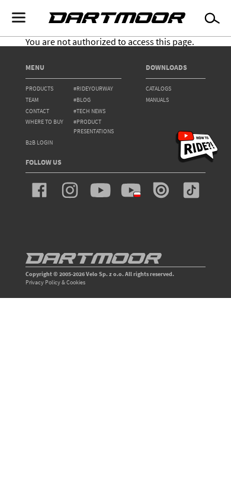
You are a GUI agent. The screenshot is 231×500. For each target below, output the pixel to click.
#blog (82, 100)
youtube (100, 190)
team (31, 100)
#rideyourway (93, 88)
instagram (70, 190)
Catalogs (158, 88)
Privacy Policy (42, 282)
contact (37, 111)
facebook (39, 190)
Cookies (75, 282)
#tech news (89, 111)
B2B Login (39, 142)
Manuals (157, 100)
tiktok (191, 190)
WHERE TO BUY (44, 122)
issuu (161, 190)
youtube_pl (131, 190)
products (39, 88)
